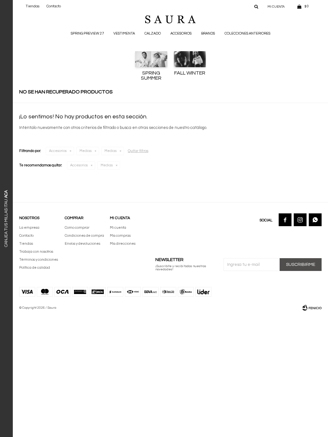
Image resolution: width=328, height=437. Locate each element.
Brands (208, 33)
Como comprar (77, 227)
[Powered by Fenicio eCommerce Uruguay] (312, 308)
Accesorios (181, 33)
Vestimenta (124, 33)
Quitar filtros (138, 151)
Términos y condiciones (38, 259)
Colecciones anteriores (247, 33)
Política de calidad (34, 267)
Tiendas (32, 6)
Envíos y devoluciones (82, 243)
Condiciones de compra (84, 235)
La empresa (29, 227)
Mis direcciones (122, 243)
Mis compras (120, 235)
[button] (256, 6)
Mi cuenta (118, 227)
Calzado (152, 33)
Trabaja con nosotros (36, 251)
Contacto (53, 6)
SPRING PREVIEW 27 (87, 33)
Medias (85, 151)
